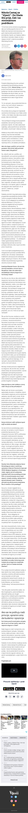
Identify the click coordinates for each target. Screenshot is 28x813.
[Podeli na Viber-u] (21, 46)
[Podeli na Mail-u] (25, 46)
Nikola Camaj (6, 705)
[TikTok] (21, 696)
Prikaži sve (14, 780)
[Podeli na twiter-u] (18, 46)
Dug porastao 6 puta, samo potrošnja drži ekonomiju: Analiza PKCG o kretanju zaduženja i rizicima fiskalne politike (15, 773)
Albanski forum (17, 705)
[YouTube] (14, 696)
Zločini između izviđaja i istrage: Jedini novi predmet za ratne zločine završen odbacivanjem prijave (14, 751)
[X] (10, 696)
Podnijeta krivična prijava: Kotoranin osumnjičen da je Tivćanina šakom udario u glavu (13, 766)
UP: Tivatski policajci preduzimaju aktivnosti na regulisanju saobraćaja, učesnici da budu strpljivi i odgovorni (14, 759)
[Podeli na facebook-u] (15, 46)
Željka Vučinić (8, 75)
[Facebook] (6, 696)
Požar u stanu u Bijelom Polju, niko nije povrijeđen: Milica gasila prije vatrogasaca (14, 744)
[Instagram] (18, 696)
